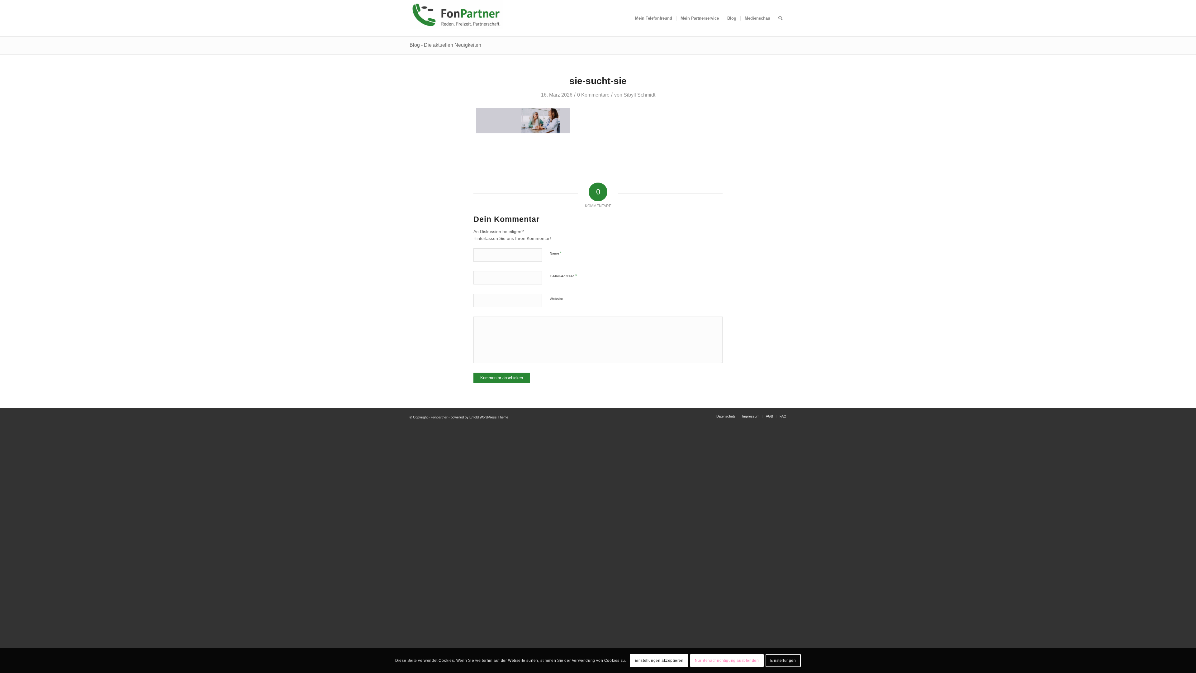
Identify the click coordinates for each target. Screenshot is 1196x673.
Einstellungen (783, 660)
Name (556, 253)
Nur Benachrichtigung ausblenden (727, 660)
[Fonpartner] (456, 18)
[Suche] (780, 18)
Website (556, 299)
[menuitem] (653, 18)
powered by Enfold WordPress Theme (479, 417)
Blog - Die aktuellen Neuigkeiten (445, 45)
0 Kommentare (593, 95)
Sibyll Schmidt (639, 95)
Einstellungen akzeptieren (659, 660)
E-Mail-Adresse (563, 276)
